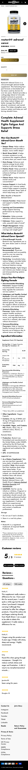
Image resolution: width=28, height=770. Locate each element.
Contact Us (5, 706)
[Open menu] (2, 2)
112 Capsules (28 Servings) (10, 60)
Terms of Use (6, 739)
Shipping (3, 52)
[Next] (24, 23)
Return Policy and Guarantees (20, 727)
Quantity (4, 67)
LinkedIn (4, 722)
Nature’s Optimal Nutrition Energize (15, 483)
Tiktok (3, 719)
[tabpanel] (14, 639)
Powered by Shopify (18, 767)
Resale (3, 726)
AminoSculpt (7, 486)
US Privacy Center (5, 743)
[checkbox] (18, 584)
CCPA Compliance (5, 753)
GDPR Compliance (5, 748)
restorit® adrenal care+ (11, 6)
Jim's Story (18, 706)
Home (2, 6)
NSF (4, 450)
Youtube (4, 716)
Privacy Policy (6, 735)
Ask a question (8, 565)
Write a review (19, 565)
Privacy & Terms (7, 732)
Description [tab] (5, 79)
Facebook (4, 713)
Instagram (4, 710)
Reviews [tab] (7, 573)
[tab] (8, 578)
